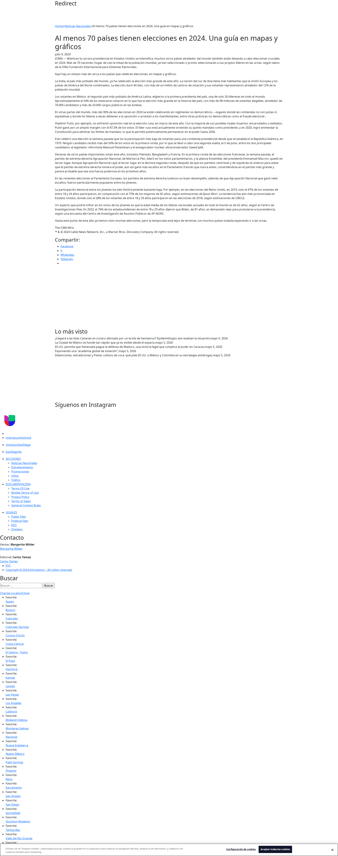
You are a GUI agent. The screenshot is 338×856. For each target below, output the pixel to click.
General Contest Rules (26, 505)
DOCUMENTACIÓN (18, 484)
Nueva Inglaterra (17, 745)
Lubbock (11, 711)
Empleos (17, 529)
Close (26, 593)
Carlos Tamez (9, 561)
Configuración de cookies (241, 849)
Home (59, 26)
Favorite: (11, 597)
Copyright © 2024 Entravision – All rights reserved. (39, 570)
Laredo (10, 686)
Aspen (10, 601)
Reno (9, 779)
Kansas (10, 678)
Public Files (18, 517)
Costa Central (15, 644)
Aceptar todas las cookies (275, 849)
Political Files (19, 521)
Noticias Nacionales (78, 26)
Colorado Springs (17, 627)
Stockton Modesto (18, 821)
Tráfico (15, 480)
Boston (10, 610)
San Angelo (13, 796)
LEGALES (11, 512)
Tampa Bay (13, 830)
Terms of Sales (21, 501)
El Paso (10, 661)
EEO (14, 525)
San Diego (12, 804)
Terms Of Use (20, 488)
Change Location (11, 593)
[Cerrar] (332, 850)
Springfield (13, 813)
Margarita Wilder (11, 549)
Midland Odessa (16, 720)
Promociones (20, 471)
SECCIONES (13, 459)
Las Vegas (12, 695)
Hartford (11, 669)
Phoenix (11, 771)
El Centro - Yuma (17, 652)
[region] (169, 849)
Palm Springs (14, 762)
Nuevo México (15, 754)
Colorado (12, 618)
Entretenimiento (22, 467)
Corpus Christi (15, 635)
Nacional (11, 737)
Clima (15, 476)
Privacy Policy (20, 497)
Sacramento (14, 788)
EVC (8, 566)
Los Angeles (13, 703)
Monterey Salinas (17, 728)
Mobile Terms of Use (25, 493)
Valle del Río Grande (19, 838)
